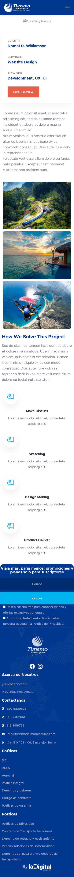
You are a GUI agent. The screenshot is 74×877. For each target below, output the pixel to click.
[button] (69, 22)
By (25, 867)
